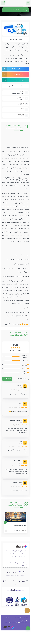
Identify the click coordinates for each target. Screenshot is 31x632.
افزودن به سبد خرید (18, 74)
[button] (5, 522)
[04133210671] (5, 572)
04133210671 (11, 572)
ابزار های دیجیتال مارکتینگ (12, 10)
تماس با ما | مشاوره (15, 69)
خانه (23, 10)
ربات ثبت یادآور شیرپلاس (19, 525)
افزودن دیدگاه (7, 379)
